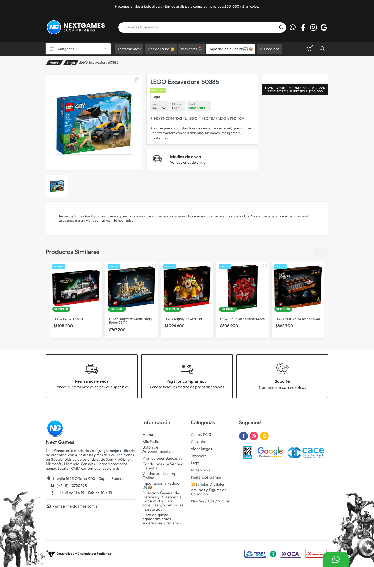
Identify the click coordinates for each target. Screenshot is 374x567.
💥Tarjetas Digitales (208, 484)
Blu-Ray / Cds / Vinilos (210, 501)
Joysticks (198, 456)
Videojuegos (201, 449)
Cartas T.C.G (201, 434)
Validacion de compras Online (161, 476)
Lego (71, 63)
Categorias (66, 49)
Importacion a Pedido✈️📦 (160, 485)
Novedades (158, 90)
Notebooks (200, 470)
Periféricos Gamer (206, 477)
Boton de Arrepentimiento (156, 449)
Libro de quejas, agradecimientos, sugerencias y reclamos (162, 519)
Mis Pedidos (152, 442)
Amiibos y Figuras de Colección (208, 492)
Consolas (198, 442)
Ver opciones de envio (187, 162)
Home (54, 63)
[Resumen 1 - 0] (98, 266)
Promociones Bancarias (162, 458)
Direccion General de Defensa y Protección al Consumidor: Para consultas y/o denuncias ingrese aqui (162, 501)
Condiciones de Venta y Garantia (162, 466)
